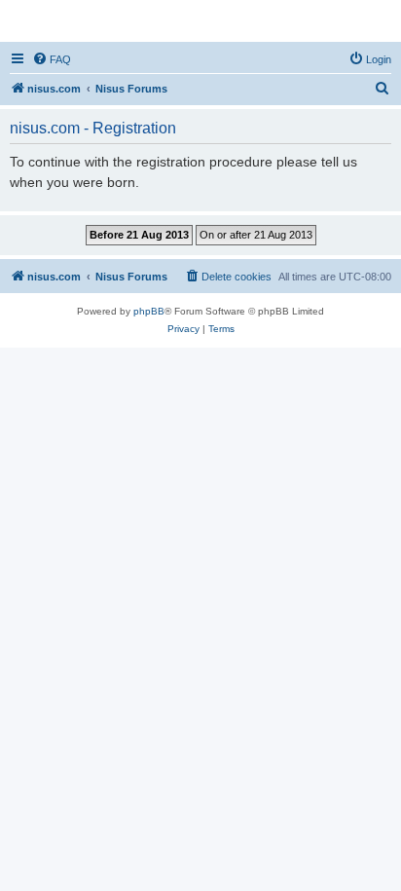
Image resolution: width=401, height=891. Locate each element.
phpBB (148, 311)
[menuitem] (51, 59)
